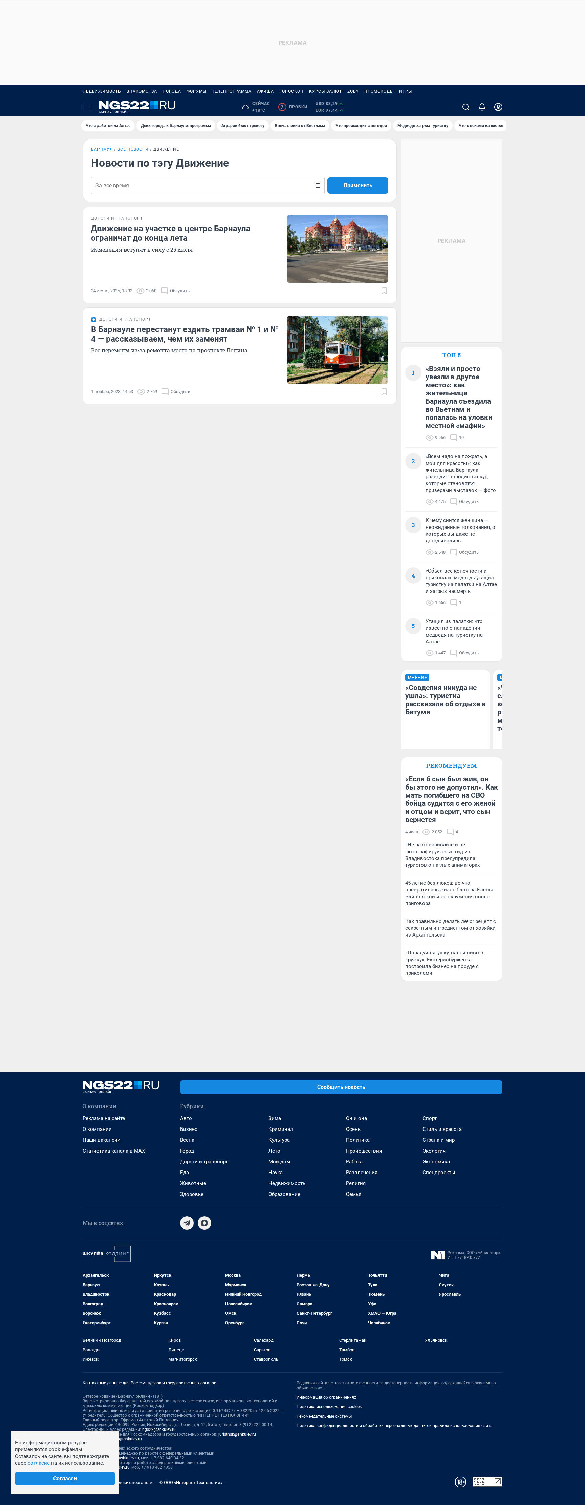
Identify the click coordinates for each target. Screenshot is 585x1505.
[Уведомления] (482, 107)
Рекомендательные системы (324, 1416)
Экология (434, 1151)
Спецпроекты (438, 1172)
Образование (284, 1194)
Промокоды (379, 91)
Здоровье (191, 1194)
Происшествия (364, 1151)
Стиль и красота (442, 1129)
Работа (354, 1162)
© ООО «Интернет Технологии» (190, 1482)
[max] (204, 1223)
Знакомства (142, 91)
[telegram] (187, 1223)
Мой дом (279, 1162)
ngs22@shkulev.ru (159, 1429)
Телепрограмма (232, 91)
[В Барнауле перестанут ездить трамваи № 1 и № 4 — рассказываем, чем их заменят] (337, 350)
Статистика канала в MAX (114, 1151)
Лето (274, 1151)
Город (187, 1151)
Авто (186, 1118)
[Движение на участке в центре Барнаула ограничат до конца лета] (337, 249)
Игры (405, 91)
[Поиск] (466, 107)
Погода (171, 91)
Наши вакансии (102, 1140)
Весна (187, 1140)
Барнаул (102, 149)
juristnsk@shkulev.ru (237, 1434)
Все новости (133, 149)
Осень (353, 1129)
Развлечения (361, 1172)
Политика (358, 1140)
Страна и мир (438, 1140)
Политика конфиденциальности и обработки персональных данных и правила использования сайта (395, 1425)
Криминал (280, 1129)
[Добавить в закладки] (384, 291)
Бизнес (188, 1129)
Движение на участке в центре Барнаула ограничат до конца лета (171, 233)
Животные (193, 1183)
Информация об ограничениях (326, 1397)
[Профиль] (498, 107)
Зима (274, 1118)
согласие (39, 1463)
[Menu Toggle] (87, 107)
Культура (279, 1140)
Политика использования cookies (329, 1406)
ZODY (353, 91)
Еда (184, 1172)
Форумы (197, 91)
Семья (353, 1194)
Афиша (265, 91)
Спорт (429, 1118)
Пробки (294, 107)
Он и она (356, 1118)
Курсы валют (325, 91)
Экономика (436, 1162)
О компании (97, 1129)
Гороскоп (291, 91)
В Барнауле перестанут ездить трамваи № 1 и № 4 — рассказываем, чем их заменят (185, 334)
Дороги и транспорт (204, 1162)
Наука (275, 1172)
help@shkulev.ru (127, 1439)
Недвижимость (102, 91)
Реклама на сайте (104, 1118)
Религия (356, 1183)
